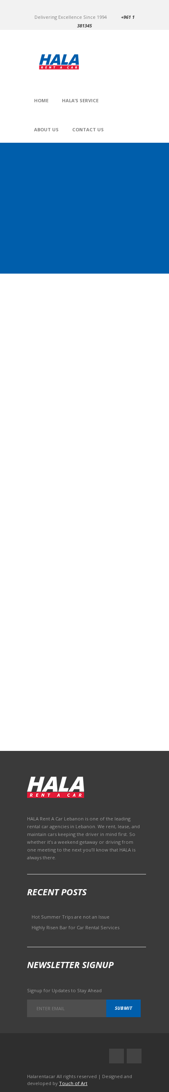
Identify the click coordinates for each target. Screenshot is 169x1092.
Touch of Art (73, 1083)
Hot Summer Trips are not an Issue (71, 917)
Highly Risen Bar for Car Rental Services (75, 927)
